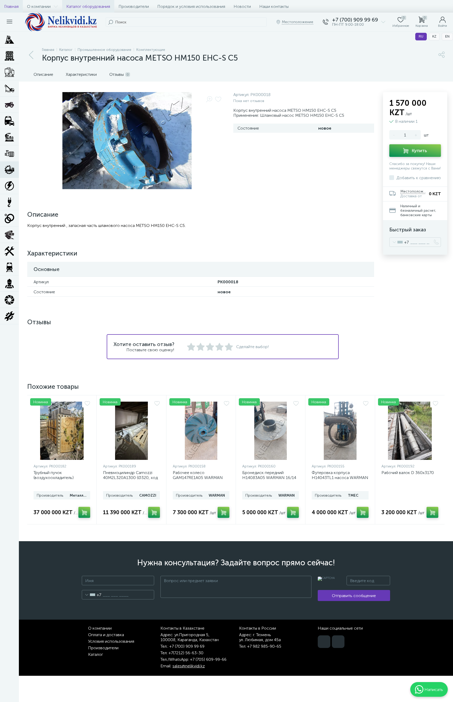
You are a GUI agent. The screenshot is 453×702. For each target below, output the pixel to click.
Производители (133, 6)
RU (421, 36)
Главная (11, 6)
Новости (242, 6)
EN (447, 36)
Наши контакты (274, 6)
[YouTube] (324, 641)
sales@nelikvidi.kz (188, 665)
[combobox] (399, 242)
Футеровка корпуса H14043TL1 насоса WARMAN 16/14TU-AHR (340, 477)
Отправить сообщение (354, 595)
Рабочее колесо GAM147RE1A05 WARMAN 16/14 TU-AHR (198, 477)
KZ (434, 36)
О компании (39, 6)
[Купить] (84, 512)
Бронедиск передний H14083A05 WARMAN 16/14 (269, 475)
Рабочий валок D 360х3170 (407, 472)
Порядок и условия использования (191, 6)
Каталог (95, 654)
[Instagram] (338, 641)
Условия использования (111, 641)
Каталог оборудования (88, 6)
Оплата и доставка (106, 634)
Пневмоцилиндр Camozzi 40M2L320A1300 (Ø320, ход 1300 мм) (130, 477)
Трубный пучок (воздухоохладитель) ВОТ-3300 (54, 477)
